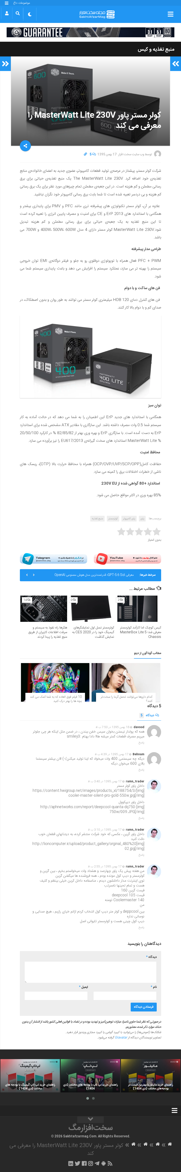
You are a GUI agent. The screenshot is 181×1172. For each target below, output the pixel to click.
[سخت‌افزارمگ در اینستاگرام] (90, 1163)
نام (154, 987)
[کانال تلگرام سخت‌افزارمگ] (97, 1163)
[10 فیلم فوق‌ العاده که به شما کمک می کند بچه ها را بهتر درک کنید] (55, 682)
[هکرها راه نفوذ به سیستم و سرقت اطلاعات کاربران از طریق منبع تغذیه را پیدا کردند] (43, 609)
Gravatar (121, 1037)
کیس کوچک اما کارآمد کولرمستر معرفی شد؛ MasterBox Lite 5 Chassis (140, 632)
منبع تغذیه (97, 518)
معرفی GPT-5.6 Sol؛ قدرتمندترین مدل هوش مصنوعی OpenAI (94, 575)
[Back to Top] (90, 1119)
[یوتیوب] (127, 559)
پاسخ (141, 742)
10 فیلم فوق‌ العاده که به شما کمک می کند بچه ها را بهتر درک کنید (56, 699)
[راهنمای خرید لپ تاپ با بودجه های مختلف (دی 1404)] (90, 1075)
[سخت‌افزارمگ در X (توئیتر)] (77, 1163)
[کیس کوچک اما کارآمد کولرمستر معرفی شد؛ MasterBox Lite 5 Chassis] (137, 609)
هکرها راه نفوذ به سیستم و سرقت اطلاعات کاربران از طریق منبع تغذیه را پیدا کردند (47, 632)
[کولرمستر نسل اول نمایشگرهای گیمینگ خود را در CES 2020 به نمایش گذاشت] (90, 609)
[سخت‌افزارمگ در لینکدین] (70, 1163)
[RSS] (110, 1163)
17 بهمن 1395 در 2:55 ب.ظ (105, 866)
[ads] (90, 32)
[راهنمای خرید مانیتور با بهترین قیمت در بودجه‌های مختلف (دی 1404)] (150, 1075)
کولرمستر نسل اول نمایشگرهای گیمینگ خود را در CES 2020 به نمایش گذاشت (93, 632)
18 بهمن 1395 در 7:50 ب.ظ (112, 727)
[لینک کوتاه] (85, 154)
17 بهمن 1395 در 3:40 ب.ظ (105, 781)
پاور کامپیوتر (129, 518)
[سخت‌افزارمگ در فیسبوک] (84, 1163)
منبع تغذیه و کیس (156, 49)
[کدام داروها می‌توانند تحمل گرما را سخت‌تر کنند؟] (126, 682)
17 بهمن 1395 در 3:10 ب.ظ (105, 829)
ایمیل (83, 987)
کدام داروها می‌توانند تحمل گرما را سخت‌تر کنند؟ (126, 699)
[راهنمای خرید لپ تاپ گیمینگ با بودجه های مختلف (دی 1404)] (30, 1075)
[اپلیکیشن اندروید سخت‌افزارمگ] (103, 1163)
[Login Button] (6, 13)
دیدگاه (147, 715)
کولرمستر (113, 518)
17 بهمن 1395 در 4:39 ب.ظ (111, 754)
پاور (142, 518)
